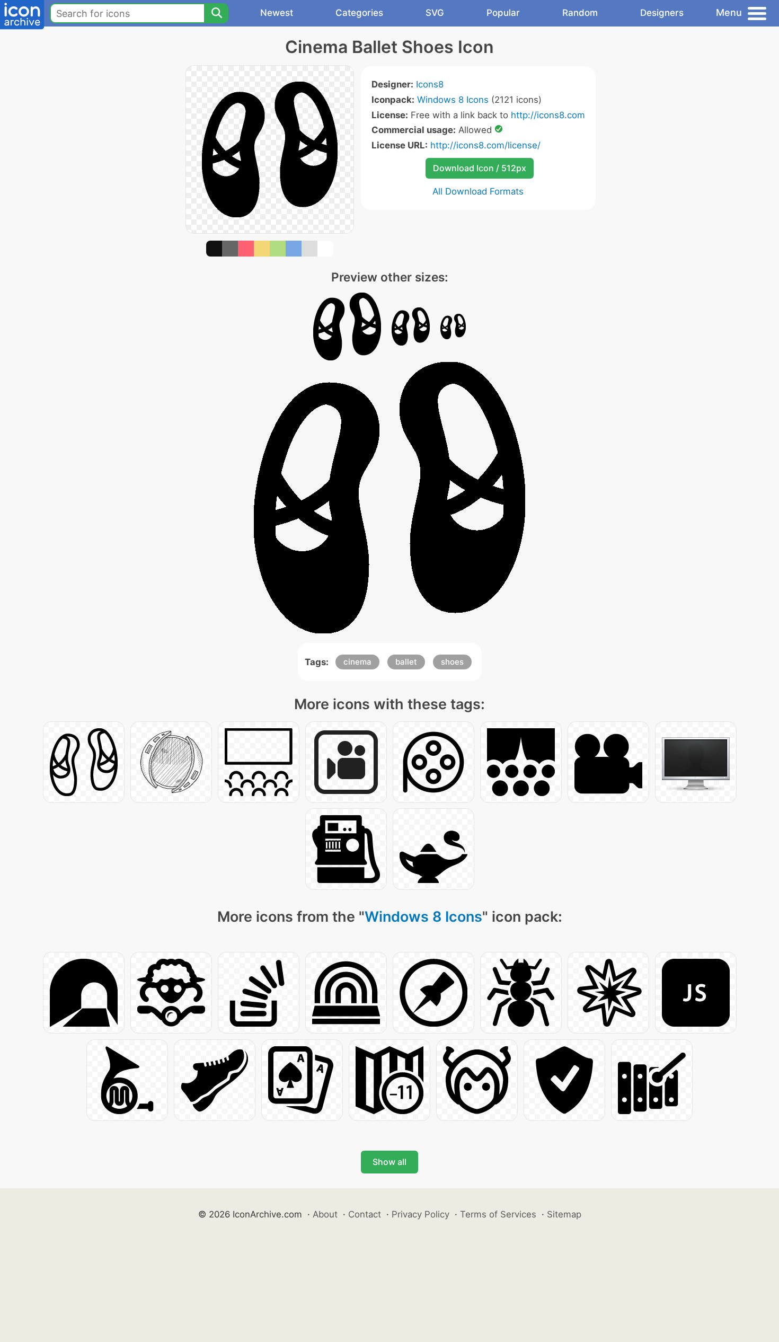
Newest (276, 12)
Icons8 (430, 84)
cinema (357, 662)
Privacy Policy (420, 1214)
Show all (389, 1161)
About (325, 1214)
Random (580, 12)
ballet (406, 662)
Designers (662, 12)
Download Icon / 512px (479, 168)
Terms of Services (498, 1214)
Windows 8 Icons (453, 99)
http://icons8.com (548, 115)
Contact (364, 1214)
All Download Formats (478, 191)
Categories (359, 12)
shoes (452, 662)
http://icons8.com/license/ (485, 145)
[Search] (216, 13)
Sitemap (564, 1214)
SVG (435, 12)
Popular (503, 12)
